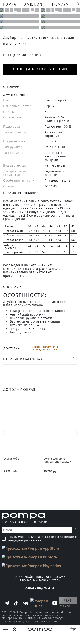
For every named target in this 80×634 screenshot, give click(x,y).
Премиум (60, 4)
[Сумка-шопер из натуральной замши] (60, 423)
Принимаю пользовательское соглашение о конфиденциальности (42, 538)
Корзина (75, 629)
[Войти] (14, 629)
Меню (5, 629)
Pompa (9, 4)
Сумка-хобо (11, 458)
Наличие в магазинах (22, 359)
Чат (67, 600)
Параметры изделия (21, 192)
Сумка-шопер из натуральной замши (57, 460)
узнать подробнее (40, 588)
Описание (12, 287)
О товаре (11, 87)
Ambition (33, 4)
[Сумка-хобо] (20, 423)
